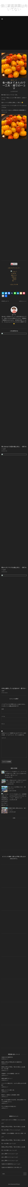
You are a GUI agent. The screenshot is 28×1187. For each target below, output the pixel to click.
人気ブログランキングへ (14, 268)
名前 (2, 709)
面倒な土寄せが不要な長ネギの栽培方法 (11, 1062)
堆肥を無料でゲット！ (7, 1078)
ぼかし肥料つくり (5, 1153)
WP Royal (17, 1184)
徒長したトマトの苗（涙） (8, 1090)
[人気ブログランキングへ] (14, 264)
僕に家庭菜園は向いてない (14, 7)
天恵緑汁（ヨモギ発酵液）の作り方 (10, 1073)
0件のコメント (23, 301)
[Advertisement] (14, 31)
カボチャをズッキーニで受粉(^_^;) (10, 1119)
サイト (3, 724)
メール (3, 716)
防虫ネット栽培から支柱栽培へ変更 (10, 1095)
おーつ (7, 301)
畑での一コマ (14, 80)
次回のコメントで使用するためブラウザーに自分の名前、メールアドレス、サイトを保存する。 (13, 734)
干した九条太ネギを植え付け (8, 1106)
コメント (3, 738)
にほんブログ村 (14, 284)
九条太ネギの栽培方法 (7, 1057)
